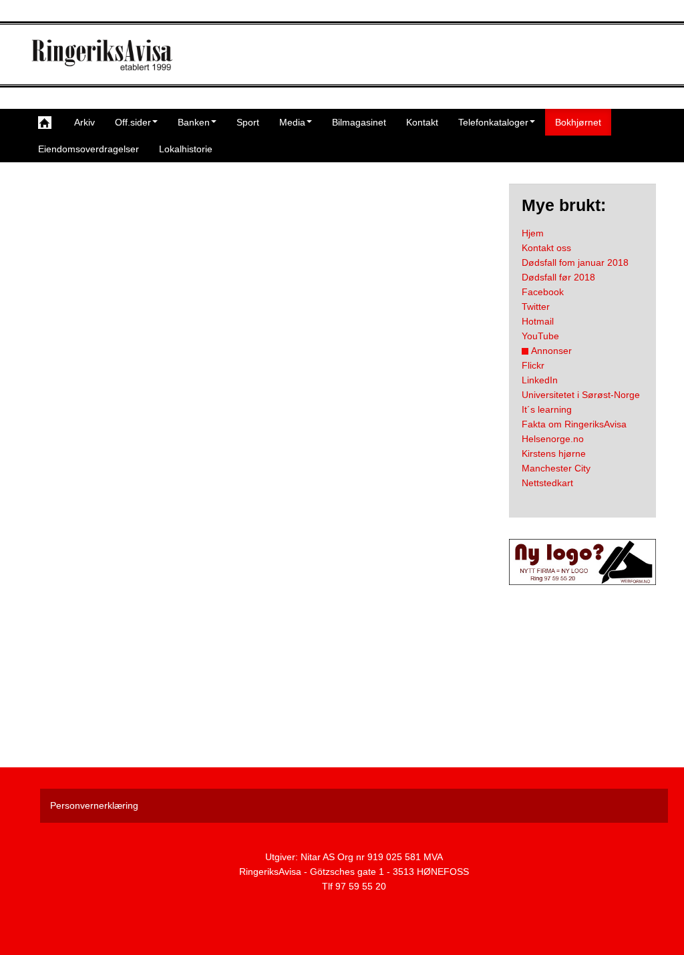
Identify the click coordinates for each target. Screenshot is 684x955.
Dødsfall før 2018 (558, 277)
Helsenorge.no (553, 438)
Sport (247, 122)
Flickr (533, 365)
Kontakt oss (546, 247)
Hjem (533, 233)
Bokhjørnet (578, 122)
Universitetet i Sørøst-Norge (581, 394)
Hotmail (538, 321)
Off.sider (133, 122)
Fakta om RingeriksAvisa (574, 424)
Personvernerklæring (94, 805)
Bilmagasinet (359, 122)
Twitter (536, 306)
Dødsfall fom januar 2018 (575, 262)
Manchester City (556, 468)
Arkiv (84, 122)
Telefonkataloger (493, 122)
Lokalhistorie (185, 149)
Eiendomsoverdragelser (88, 149)
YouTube (540, 336)
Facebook (543, 291)
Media (292, 122)
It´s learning (547, 409)
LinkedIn (540, 380)
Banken (194, 122)
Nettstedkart (547, 483)
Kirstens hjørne (554, 453)
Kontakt (422, 122)
